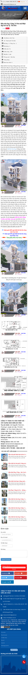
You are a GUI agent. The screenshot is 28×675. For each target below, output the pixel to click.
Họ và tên (3, 532)
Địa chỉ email (4, 537)
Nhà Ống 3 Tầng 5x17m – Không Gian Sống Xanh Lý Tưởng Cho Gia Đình (17, 490)
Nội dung (3, 549)
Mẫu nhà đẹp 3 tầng (9, 15)
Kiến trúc (10, 14)
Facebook (5, 573)
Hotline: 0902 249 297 (11, 1)
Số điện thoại (4, 543)
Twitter (3, 577)
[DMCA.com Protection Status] (5, 627)
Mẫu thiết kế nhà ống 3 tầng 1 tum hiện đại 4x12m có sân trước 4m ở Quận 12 (17, 499)
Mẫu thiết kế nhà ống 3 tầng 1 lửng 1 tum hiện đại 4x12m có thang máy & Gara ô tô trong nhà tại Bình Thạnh (17, 517)
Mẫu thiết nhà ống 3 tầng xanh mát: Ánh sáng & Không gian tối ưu (17, 481)
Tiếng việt (22, 1)
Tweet (3, 28)
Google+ (18, 573)
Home (4, 14)
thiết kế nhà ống (11, 149)
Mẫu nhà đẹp (17, 14)
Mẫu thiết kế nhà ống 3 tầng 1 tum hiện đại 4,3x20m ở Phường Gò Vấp (17, 508)
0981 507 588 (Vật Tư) (9, 604)
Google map (5, 582)
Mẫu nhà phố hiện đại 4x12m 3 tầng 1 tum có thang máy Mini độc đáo (17, 454)
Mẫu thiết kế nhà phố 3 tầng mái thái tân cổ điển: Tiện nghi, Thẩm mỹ (17, 463)
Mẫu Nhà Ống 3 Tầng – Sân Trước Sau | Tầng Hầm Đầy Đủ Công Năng (17, 472)
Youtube (17, 577)
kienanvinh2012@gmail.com (9, 4)
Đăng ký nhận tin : (6, 566)
